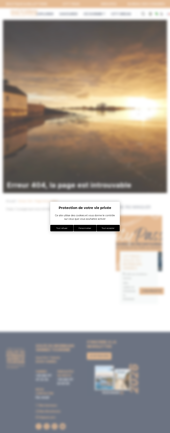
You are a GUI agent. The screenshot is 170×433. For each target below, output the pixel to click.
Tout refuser (62, 228)
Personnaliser (85, 228)
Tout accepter (108, 228)
